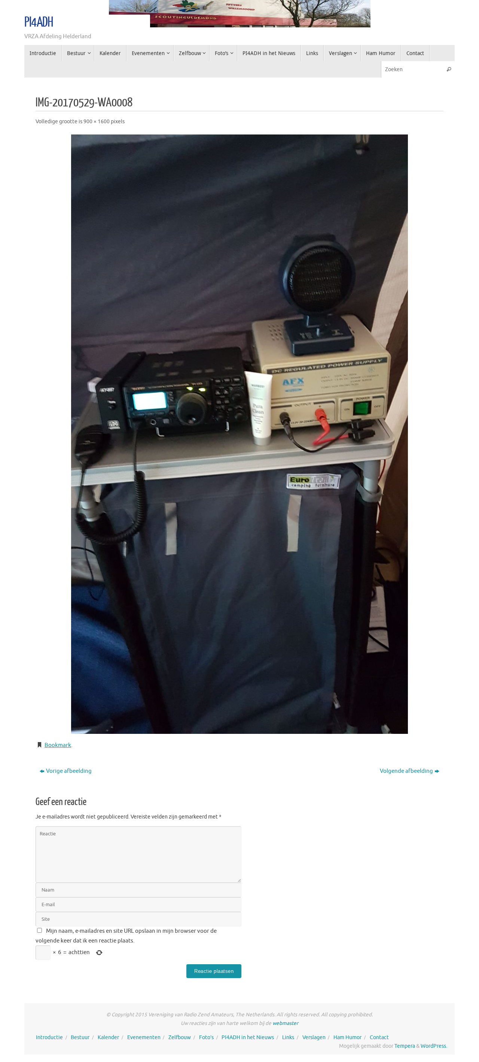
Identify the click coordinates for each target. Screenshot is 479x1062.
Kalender (108, 1037)
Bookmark (58, 745)
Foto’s (206, 1037)
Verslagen (314, 1037)
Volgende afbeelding (406, 771)
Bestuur (80, 1037)
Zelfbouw (179, 1037)
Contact (379, 1037)
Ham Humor (347, 1037)
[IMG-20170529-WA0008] (239, 434)
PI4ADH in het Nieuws (248, 1037)
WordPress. (434, 1046)
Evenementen (144, 1037)
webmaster (285, 1023)
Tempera (404, 1046)
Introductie (49, 1037)
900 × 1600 (96, 121)
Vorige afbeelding (69, 771)
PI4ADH (38, 22)
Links (288, 1037)
